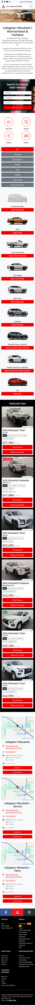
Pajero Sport (23, 934)
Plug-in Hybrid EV (17, 185)
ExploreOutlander (17, 325)
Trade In (4, 962)
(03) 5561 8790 (10, 816)
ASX (20, 947)
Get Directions (17, 772)
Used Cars (4, 955)
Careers (3, 979)
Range (17, 164)
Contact (3, 983)
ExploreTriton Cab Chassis (17, 256)
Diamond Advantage (25, 962)
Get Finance (17, 447)
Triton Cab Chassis (25, 930)
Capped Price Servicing (26, 964)
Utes (17, 170)
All (17, 149)
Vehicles (17, 154)
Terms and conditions (8, 985)
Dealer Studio (12, 1000)
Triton (21, 928)
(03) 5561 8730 (27, 2)
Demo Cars (4, 958)
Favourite (25, 427)
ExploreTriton (17, 233)
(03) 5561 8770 (10, 880)
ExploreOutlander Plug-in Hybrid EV (17, 348)
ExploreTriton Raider (17, 279)
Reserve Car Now (17, 452)
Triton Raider (23, 932)
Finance (3, 964)
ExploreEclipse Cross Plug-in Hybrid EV (17, 371)
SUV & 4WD (17, 180)
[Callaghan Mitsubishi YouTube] (7, 2)
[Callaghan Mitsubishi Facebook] (2, 2)
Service (21, 955)
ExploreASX (17, 394)
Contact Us (17, 768)
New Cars (4, 960)
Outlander (22, 936)
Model (17, 175)
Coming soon (17, 159)
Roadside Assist (24, 966)
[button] (31, 6)
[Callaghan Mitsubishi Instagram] (5, 2)
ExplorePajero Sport (17, 302)
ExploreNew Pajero (17, 210)
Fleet (3, 981)
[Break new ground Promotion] (17, 15)
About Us (4, 976)
